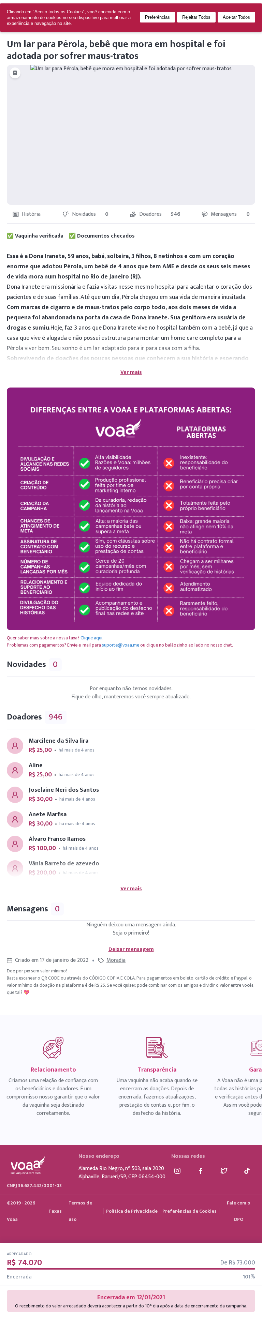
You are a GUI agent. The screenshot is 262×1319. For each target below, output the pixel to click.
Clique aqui (91, 638)
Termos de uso (80, 1211)
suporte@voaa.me (120, 645)
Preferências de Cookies (189, 1211)
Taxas (55, 1211)
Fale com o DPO (238, 1211)
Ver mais (131, 372)
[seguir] (15, 72)
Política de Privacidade (132, 1211)
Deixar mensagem (131, 949)
